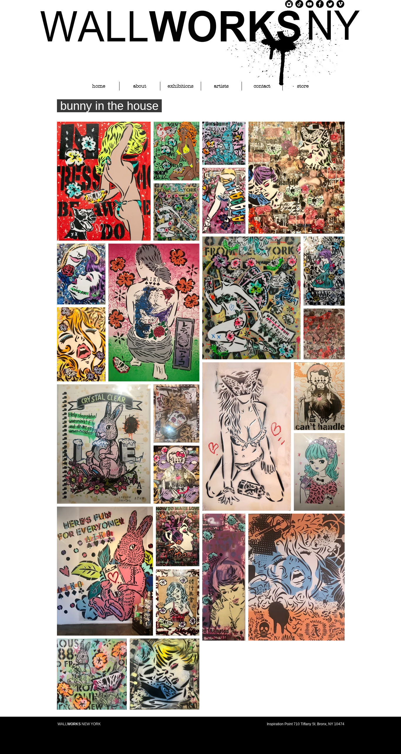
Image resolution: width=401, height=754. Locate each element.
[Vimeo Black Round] (340, 4)
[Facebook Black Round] (320, 4)
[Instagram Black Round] (289, 4)
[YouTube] (310, 4)
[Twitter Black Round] (330, 4)
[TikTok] (299, 4)
